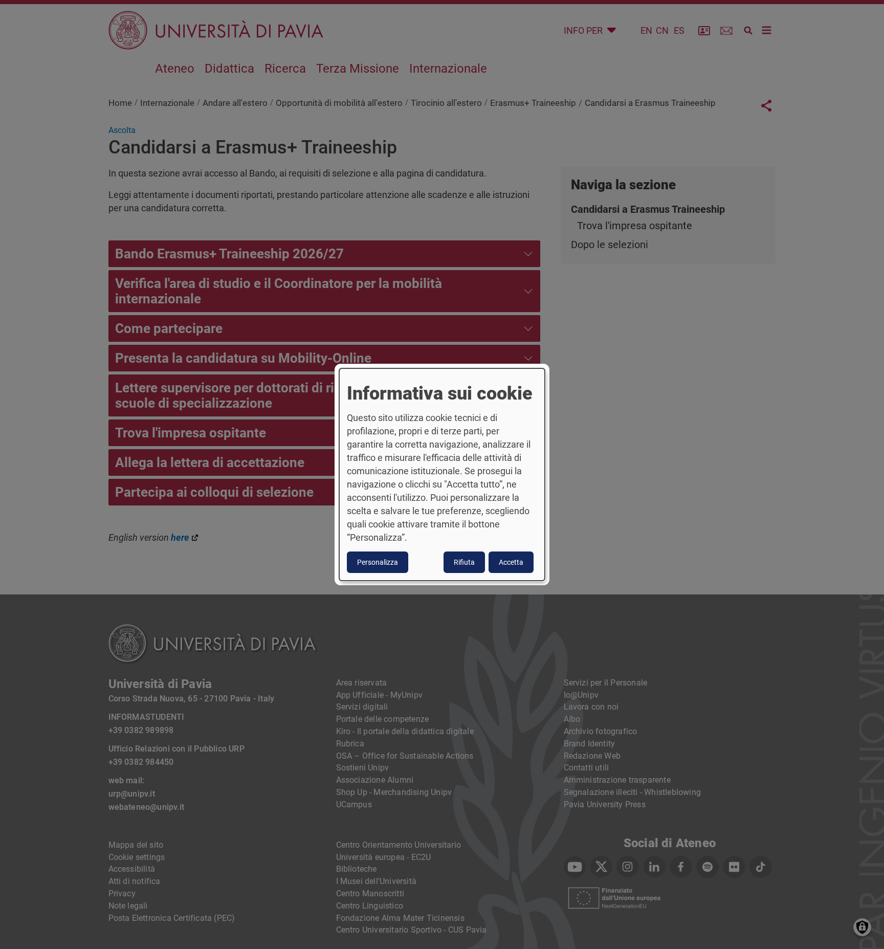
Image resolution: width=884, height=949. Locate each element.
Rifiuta (464, 562)
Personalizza (377, 562)
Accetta (511, 562)
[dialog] (442, 475)
